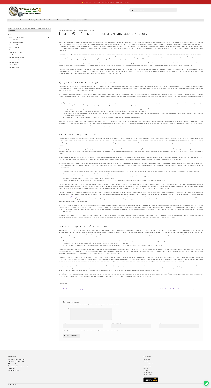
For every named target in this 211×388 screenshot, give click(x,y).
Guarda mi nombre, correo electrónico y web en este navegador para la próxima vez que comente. (91, 331)
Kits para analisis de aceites (15, 52)
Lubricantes (28, 35)
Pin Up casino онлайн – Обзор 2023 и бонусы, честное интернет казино (180, 289)
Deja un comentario (88, 30)
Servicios (51, 20)
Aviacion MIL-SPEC (13, 40)
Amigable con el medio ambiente (29, 37)
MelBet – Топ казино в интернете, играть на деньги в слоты (78, 289)
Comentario (66, 309)
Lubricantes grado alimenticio (29, 60)
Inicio (11, 28)
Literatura (70, 20)
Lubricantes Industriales (29, 62)
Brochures (23, 20)
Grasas (10, 50)
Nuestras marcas (147, 366)
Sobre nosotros (12, 20)
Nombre (65, 323)
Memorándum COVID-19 (82, 20)
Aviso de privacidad (147, 374)
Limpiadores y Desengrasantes (29, 55)
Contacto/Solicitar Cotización (37, 20)
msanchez (79, 30)
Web (160, 323)
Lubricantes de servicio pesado (29, 57)
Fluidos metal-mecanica (14, 47)
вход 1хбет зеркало (74, 197)
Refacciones (60, 20)
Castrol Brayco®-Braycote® (16, 42)
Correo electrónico (116, 323)
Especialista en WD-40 (14, 45)
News (15, 28)
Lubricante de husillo (14, 67)
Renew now (109, 2)
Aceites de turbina (13, 65)
